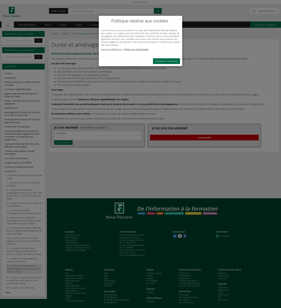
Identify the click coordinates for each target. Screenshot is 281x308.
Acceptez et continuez (166, 61)
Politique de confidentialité (136, 49)
